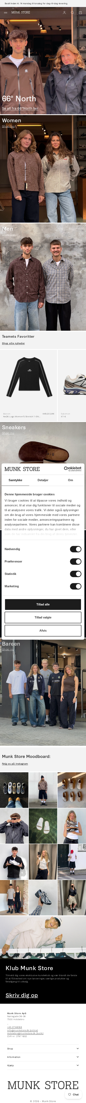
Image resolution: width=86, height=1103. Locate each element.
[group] (43, 60)
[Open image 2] (43, 790)
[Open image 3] (72, 790)
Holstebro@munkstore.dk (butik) (25, 1033)
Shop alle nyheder (13, 343)
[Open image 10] (14, 898)
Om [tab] (70, 480)
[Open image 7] (14, 862)
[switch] (75, 561)
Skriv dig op (22, 995)
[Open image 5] (43, 826)
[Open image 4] (14, 826)
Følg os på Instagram (15, 763)
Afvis (43, 630)
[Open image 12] (72, 898)
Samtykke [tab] (15, 480)
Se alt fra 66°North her (20, 108)
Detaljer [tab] (43, 480)
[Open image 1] (14, 790)
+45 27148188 (14, 1027)
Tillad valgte (43, 617)
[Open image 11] (43, 898)
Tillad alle (43, 604)
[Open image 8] (43, 862)
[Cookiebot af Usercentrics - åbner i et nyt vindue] (63, 469)
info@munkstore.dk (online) (22, 1030)
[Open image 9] (72, 862)
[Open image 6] (72, 826)
